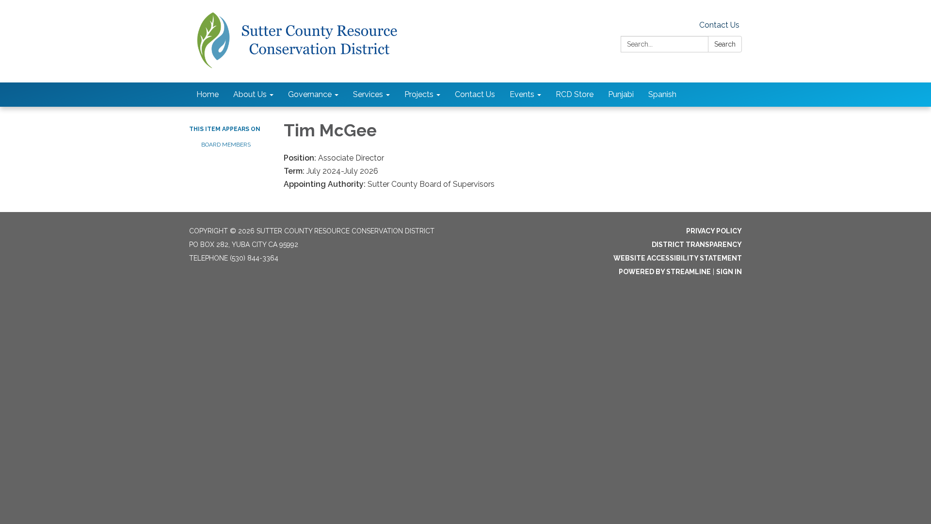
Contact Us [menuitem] (475, 94)
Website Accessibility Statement (677, 258)
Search (725, 44)
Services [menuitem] (368, 94)
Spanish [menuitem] (662, 94)
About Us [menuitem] (250, 94)
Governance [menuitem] (310, 94)
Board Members (226, 144)
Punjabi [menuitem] (621, 94)
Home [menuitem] (207, 94)
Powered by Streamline (665, 272)
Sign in (729, 272)
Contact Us (719, 25)
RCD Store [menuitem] (575, 94)
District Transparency (697, 244)
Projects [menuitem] (418, 94)
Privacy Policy (714, 231)
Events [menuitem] (522, 94)
